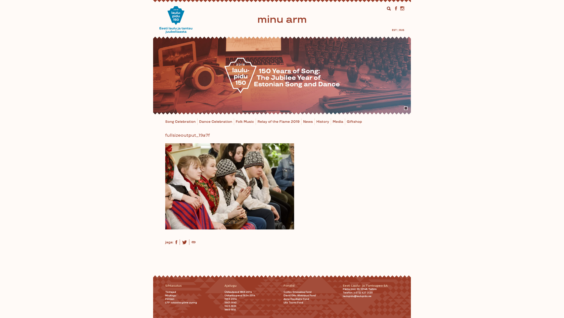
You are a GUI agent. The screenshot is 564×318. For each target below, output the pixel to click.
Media (338, 122)
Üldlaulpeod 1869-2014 (238, 292)
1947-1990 (230, 302)
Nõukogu (170, 295)
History (322, 122)
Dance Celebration (215, 122)
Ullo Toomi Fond (293, 302)
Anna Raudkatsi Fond (296, 299)
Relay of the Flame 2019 (279, 122)
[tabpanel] (282, 75)
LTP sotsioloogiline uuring (181, 302)
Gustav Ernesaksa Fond (298, 292)
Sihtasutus (173, 285)
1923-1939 (230, 306)
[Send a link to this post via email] (193, 243)
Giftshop (354, 122)
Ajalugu (230, 285)
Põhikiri (169, 299)
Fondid (289, 285)
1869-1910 (230, 309)
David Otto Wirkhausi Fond (300, 295)
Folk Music (245, 122)
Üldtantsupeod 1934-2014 (239, 295)
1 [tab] (406, 108)
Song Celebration (180, 122)
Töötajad (170, 292)
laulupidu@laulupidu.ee (357, 296)
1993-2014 (230, 299)
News (308, 122)
